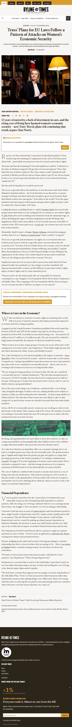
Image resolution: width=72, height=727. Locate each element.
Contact (4, 671)
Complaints (4, 678)
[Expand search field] (68, 18)
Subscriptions (5, 673)
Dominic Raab (48, 210)
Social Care (49, 609)
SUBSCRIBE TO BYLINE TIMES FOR (27, 302)
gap (14, 461)
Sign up (64, 147)
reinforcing (38, 511)
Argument (26, 25)
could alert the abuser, (60, 534)
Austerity (4, 609)
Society (54, 609)
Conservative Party (12, 609)
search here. (36, 660)
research (5, 461)
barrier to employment (30, 235)
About (3, 668)
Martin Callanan (39, 232)
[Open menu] (3, 18)
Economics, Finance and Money (25, 609)
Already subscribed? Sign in (10, 724)
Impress (51, 645)
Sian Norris (31, 50)
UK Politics (60, 609)
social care (39, 225)
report (6, 329)
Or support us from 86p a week (11, 720)
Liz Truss (42, 609)
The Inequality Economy (42, 25)
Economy (37, 609)
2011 (5, 216)
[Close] (69, 687)
